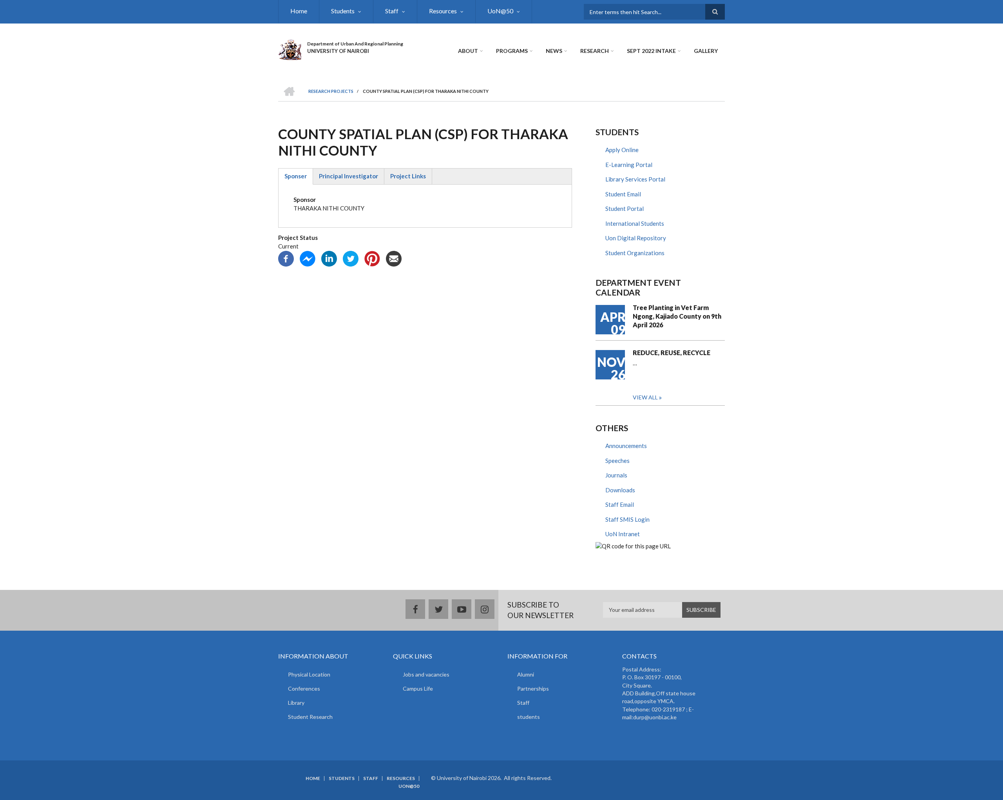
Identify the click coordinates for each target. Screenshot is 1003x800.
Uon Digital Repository (635, 237)
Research (594, 50)
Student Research (310, 716)
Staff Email (619, 504)
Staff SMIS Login (627, 519)
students (528, 716)
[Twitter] (350, 257)
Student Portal (624, 208)
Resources (443, 11)
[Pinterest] (372, 257)
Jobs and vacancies (426, 674)
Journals (616, 475)
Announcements (626, 445)
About (468, 50)
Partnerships (533, 688)
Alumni (525, 674)
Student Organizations (634, 252)
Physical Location (309, 674)
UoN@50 (500, 11)
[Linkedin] (329, 257)
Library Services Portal (635, 179)
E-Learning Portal (628, 164)
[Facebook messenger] (307, 257)
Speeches (617, 460)
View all (645, 397)
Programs (512, 50)
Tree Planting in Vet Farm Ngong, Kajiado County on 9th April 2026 (677, 316)
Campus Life (418, 688)
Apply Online (622, 149)
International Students (634, 223)
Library (296, 702)
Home (298, 11)
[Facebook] (286, 257)
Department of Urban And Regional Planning (355, 44)
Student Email (623, 194)
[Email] (394, 257)
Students (343, 11)
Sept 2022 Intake (651, 50)
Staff (391, 11)
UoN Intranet (622, 533)
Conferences (304, 688)
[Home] (289, 48)
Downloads (620, 489)
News (554, 50)
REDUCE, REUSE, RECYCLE (671, 352)
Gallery (706, 50)
